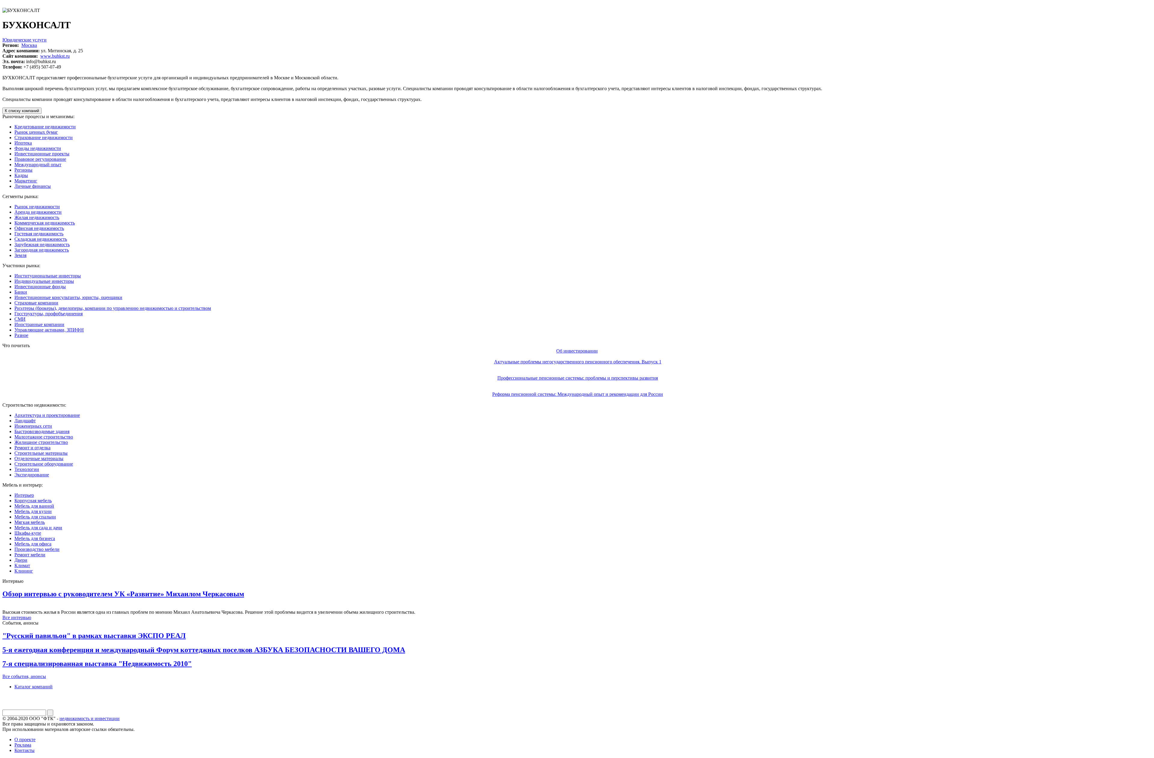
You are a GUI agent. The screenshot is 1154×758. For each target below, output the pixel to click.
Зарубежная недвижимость (42, 244)
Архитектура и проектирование (47, 415)
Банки (20, 292)
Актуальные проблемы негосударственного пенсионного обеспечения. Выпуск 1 (577, 361)
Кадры (21, 175)
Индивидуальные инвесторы (44, 281)
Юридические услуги (24, 39)
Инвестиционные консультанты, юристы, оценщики (68, 297)
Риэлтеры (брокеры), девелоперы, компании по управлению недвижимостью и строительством (112, 308)
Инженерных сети (33, 426)
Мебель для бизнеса (34, 538)
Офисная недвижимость (39, 228)
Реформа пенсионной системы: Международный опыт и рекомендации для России (577, 394)
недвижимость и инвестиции (90, 718)
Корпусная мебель (33, 500)
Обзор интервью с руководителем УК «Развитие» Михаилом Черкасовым (123, 594)
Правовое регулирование (40, 159)
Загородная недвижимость (41, 249)
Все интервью (16, 617)
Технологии (26, 469)
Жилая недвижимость (36, 217)
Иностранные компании (39, 324)
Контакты (24, 750)
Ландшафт (25, 420)
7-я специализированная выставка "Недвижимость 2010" (97, 664)
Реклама (22, 744)
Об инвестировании (577, 350)
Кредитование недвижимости (45, 126)
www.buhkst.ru (55, 56)
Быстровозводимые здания (41, 431)
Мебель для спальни (35, 516)
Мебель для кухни (33, 511)
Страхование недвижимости (43, 137)
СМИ (20, 319)
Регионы (23, 170)
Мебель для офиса (32, 543)
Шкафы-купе (27, 533)
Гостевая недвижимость (38, 233)
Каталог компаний (33, 686)
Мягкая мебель (29, 522)
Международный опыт (37, 164)
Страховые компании (36, 302)
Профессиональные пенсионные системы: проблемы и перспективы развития (577, 378)
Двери (20, 560)
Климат (22, 565)
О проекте (24, 739)
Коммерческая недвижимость (44, 222)
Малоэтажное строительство (43, 436)
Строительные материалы (41, 453)
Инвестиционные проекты (41, 153)
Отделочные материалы (38, 458)
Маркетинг (25, 180)
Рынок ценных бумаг (36, 132)
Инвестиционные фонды (40, 286)
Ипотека (23, 142)
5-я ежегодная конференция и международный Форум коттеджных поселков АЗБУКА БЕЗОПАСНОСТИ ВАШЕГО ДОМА (203, 650)
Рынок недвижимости (37, 206)
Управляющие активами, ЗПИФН (49, 329)
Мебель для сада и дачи (38, 527)
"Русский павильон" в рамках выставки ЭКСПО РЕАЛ (94, 636)
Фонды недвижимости (37, 148)
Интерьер (24, 495)
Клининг (23, 570)
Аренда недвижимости (38, 212)
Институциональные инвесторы (47, 275)
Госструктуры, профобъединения (48, 313)
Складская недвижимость (40, 239)
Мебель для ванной (34, 506)
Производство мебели (37, 549)
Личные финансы (32, 186)
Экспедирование (31, 474)
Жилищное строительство (41, 442)
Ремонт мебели (29, 554)
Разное (21, 335)
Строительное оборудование (43, 463)
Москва (29, 45)
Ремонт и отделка (32, 447)
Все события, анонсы (24, 676)
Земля (20, 255)
